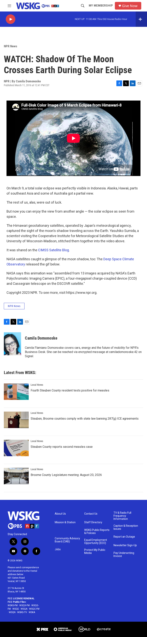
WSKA (32, 612)
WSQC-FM (34, 609)
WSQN (12, 612)
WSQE (15, 609)
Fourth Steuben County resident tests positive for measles (70, 390)
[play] (10, 19)
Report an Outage (124, 536)
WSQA (24, 609)
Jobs (58, 549)
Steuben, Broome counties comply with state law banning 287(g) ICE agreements (85, 418)
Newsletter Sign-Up (125, 545)
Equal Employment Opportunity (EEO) (95, 541)
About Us (60, 513)
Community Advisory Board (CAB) (67, 540)
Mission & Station (65, 522)
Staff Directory (93, 522)
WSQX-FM (24, 605)
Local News (37, 384)
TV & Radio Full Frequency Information (122, 515)
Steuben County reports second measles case (62, 447)
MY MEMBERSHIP (101, 5)
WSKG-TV (22, 612)
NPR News (10, 46)
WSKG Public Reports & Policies (96, 532)
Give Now (129, 6)
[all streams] (141, 19)
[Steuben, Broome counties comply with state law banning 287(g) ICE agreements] (16, 420)
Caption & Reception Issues (126, 527)
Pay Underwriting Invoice (124, 555)
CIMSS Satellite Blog (53, 250)
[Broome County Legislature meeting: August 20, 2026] (16, 476)
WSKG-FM (13, 605)
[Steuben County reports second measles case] (16, 448)
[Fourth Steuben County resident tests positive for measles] (16, 391)
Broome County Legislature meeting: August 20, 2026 (66, 475)
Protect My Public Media (94, 551)
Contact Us (90, 513)
